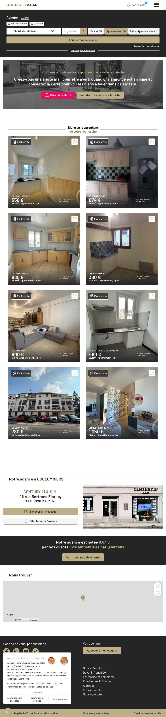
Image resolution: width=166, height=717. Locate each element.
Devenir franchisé (94, 672)
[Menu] (157, 4)
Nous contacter (93, 694)
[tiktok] (35, 651)
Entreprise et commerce (99, 677)
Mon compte (138, 4)
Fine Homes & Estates (97, 681)
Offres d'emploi (92, 668)
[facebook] (6, 651)
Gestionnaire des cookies (148, 713)
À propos (89, 685)
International (91, 690)
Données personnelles (96, 713)
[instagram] (16, 651)
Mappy (34, 620)
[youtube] (26, 651)
